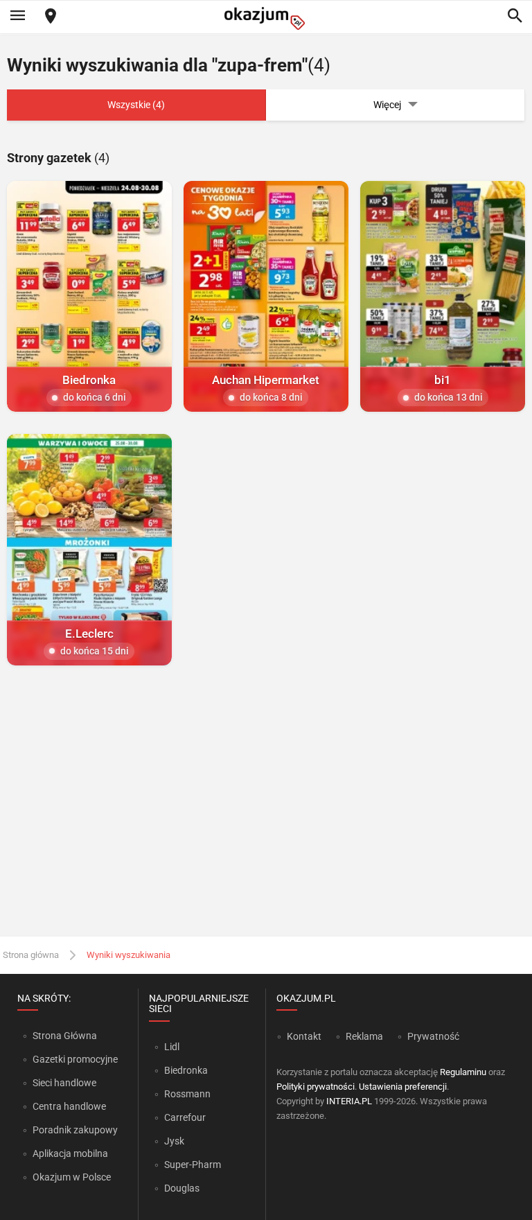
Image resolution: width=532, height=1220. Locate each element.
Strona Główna (65, 1035)
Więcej (387, 104)
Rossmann (187, 1093)
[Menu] (17, 16)
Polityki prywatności (315, 1086)
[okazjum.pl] (266, 18)
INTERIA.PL (349, 1101)
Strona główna (31, 955)
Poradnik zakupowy (75, 1129)
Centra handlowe (69, 1106)
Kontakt (304, 1036)
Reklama (364, 1036)
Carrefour (185, 1117)
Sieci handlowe (64, 1082)
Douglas (182, 1188)
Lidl (171, 1046)
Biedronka (186, 1070)
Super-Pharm (192, 1164)
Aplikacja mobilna (70, 1153)
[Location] (50, 17)
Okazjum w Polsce (72, 1177)
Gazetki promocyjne (75, 1059)
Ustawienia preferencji (403, 1086)
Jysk (174, 1141)
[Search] (515, 16)
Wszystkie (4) (136, 104)
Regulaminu (463, 1072)
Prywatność (433, 1036)
